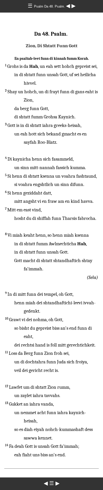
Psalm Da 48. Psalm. (50, 6)
